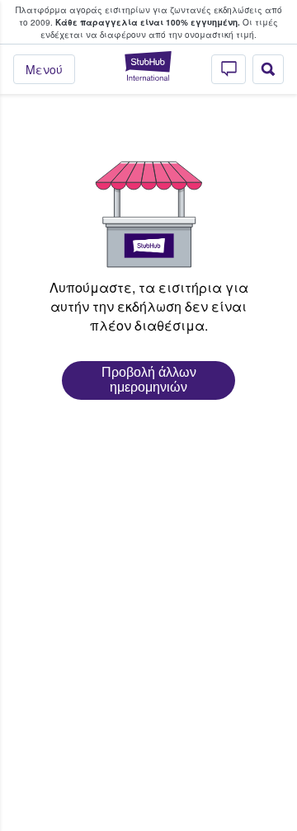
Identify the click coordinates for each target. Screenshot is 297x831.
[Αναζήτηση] (268, 69)
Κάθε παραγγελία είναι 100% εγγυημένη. (147, 22)
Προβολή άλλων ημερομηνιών (148, 379)
